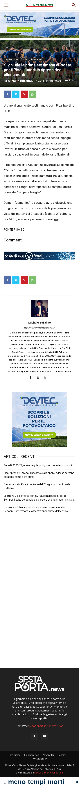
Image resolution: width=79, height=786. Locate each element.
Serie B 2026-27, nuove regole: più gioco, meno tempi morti (38, 465)
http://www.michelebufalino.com (39, 328)
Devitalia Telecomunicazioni (48, 772)
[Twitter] (15, 94)
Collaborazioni (32, 755)
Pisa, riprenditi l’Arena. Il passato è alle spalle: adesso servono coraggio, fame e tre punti (39, 474)
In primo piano (11, 59)
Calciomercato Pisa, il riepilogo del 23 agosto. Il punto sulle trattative (37, 486)
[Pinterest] (24, 94)
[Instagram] (40, 377)
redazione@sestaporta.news (46, 726)
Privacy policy (40, 758)
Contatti (62, 755)
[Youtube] (44, 736)
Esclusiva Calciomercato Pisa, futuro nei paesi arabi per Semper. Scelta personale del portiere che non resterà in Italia (39, 497)
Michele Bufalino (20, 81)
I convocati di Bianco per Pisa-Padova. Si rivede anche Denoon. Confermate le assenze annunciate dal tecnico (36, 509)
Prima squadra (37, 59)
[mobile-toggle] (6, 5)
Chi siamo (15, 755)
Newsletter (48, 755)
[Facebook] (7, 94)
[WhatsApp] (32, 94)
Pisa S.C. (24, 59)
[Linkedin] (47, 377)
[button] (74, 5)
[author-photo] (39, 317)
